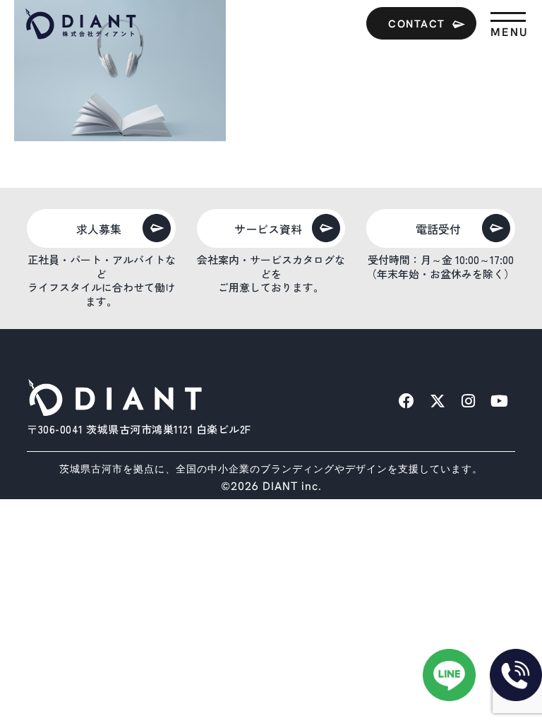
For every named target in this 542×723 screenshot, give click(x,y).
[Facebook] (406, 401)
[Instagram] (468, 401)
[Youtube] (499, 401)
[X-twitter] (437, 401)
